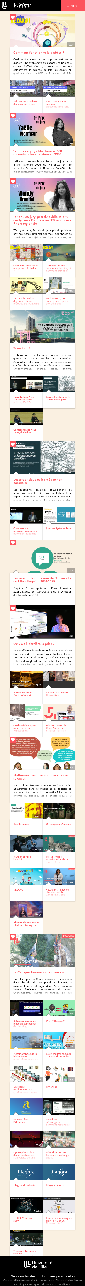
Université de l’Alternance (20, 1121)
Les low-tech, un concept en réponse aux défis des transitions (57, 302)
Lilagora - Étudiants (24, 1185)
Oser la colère (21, 824)
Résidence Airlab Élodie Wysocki (22, 694)
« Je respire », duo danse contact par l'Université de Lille (24, 1155)
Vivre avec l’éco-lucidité (22, 858)
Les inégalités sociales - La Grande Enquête (58, 1055)
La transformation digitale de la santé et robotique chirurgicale (26, 301)
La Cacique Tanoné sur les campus (38, 972)
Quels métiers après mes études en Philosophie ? (24, 728)
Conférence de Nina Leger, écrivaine (24, 431)
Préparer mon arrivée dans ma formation (25, 103)
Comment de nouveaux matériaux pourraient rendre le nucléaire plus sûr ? (25, 532)
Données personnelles (58, 1276)
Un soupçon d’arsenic (58, 824)
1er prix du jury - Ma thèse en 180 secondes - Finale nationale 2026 (37, 152)
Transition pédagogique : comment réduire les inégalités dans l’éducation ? (58, 1125)
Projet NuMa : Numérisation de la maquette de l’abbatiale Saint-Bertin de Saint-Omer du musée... (58, 863)
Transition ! (21, 348)
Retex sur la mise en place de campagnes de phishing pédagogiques (24, 1024)
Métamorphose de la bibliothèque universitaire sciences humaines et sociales (25, 1057)
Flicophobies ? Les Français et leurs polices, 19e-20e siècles (23, 400)
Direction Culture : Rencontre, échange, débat (58, 1155)
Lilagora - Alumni (55, 1185)
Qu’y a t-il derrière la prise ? (33, 643)
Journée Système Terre (58, 528)
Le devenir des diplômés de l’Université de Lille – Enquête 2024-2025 (42, 579)
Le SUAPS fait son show (23, 1219)
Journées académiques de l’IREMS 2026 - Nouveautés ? (59, 1220)
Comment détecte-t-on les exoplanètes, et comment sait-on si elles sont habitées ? (58, 269)
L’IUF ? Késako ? (55, 1021)
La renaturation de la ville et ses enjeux (58, 398)
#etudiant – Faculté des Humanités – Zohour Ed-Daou (57, 892)
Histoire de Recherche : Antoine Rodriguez (26, 924)
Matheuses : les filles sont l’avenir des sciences (40, 776)
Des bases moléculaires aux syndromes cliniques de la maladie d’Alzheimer (25, 1092)
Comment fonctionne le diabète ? (38, 52)
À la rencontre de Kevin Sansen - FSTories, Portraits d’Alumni (56, 729)
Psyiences (51, 1086)
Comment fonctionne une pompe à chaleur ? (25, 268)
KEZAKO (18, 889)
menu (75, 5)
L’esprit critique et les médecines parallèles (37, 481)
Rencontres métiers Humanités (57, 694)
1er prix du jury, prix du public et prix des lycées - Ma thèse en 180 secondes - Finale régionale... (42, 220)
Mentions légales (22, 1276)
